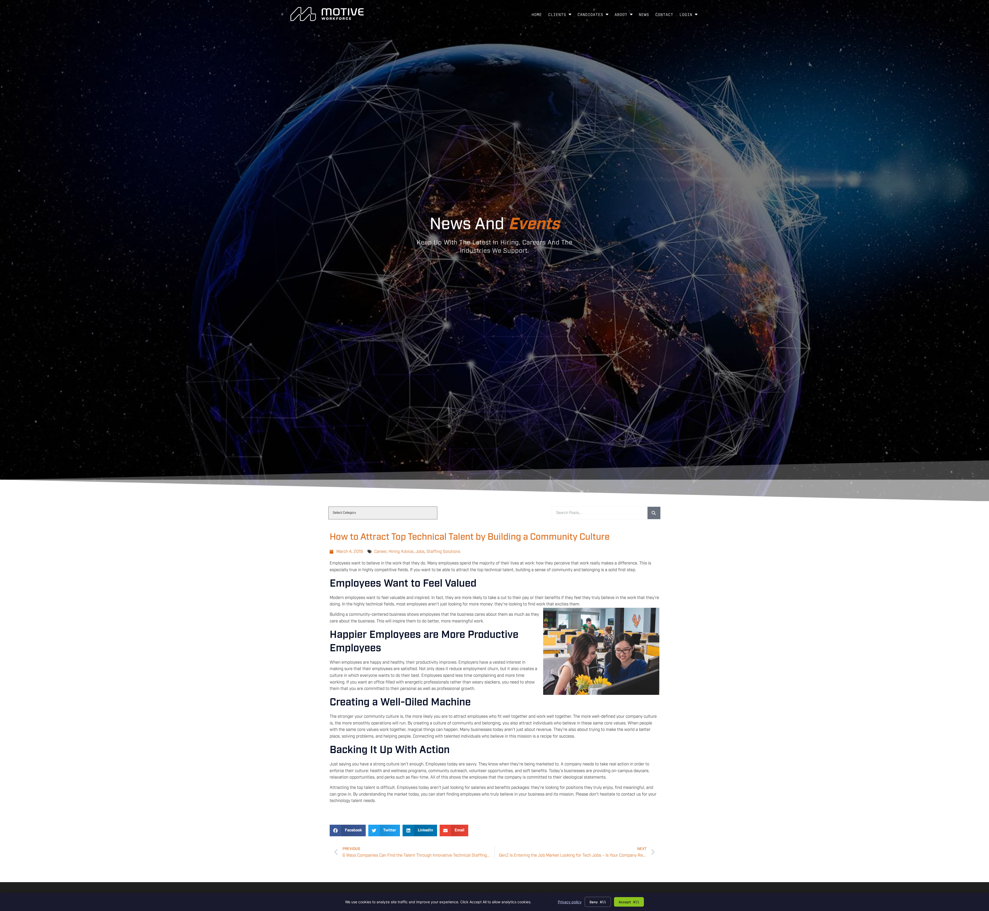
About (625, 15)
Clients (561, 15)
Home (538, 15)
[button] (348, 830)
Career (380, 551)
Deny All (598, 901)
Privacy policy (570, 902)
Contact (665, 15)
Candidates (594, 15)
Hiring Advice (401, 551)
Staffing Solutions (443, 551)
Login (690, 15)
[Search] (653, 513)
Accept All (629, 901)
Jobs (419, 551)
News (645, 15)
